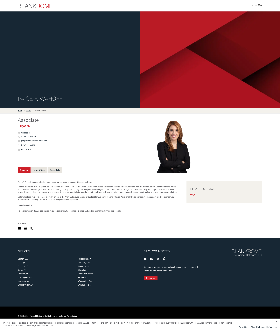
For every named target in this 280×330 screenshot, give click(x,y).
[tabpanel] (140, 193)
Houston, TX (23, 274)
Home (20, 111)
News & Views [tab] (39, 170)
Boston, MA (23, 259)
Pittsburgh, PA (84, 263)
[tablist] (40, 170)
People (28, 111)
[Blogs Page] (164, 258)
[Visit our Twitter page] (158, 259)
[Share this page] (19, 228)
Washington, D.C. (85, 281)
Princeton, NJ (83, 266)
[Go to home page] (35, 6)
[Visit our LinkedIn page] (151, 259)
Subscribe (150, 278)
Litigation (24, 126)
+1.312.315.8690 (28, 137)
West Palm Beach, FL (87, 274)
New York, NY (23, 281)
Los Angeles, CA (25, 277)
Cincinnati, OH (23, 266)
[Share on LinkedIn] (25, 228)
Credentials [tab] (55, 170)
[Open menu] (257, 5)
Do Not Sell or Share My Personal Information (258, 327)
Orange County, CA (25, 285)
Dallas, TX (22, 270)
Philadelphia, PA (84, 259)
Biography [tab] (24, 170)
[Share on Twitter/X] (31, 228)
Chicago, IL (25, 133)
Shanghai (82, 270)
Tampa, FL (82, 277)
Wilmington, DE (84, 285)
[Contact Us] (145, 259)
